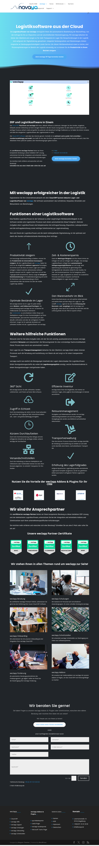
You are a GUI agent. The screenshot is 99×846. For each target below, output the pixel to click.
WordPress (42, 842)
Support (49, 8)
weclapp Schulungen (17, 828)
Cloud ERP (15, 125)
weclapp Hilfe (15, 822)
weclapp (42, 4)
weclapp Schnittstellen (18, 834)
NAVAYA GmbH (56, 812)
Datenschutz (57, 827)
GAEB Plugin (36, 823)
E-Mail (55, 150)
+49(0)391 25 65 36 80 (81, 824)
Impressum (56, 824)
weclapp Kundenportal (39, 826)
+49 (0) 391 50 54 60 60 (32, 782)
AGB (54, 821)
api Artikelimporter (38, 821)
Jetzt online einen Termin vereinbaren (49, 724)
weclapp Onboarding (17, 831)
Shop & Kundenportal (36, 8)
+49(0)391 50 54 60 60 (60, 153)
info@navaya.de (79, 827)
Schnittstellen (16, 313)
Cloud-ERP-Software (18, 136)
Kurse (51, 4)
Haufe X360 (33, 4)
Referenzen (60, 4)
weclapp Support (16, 825)
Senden (83, 778)
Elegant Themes (23, 842)
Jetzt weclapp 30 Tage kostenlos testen (49, 57)
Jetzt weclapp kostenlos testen (66, 159)
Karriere (70, 4)
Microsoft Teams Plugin (39, 829)
